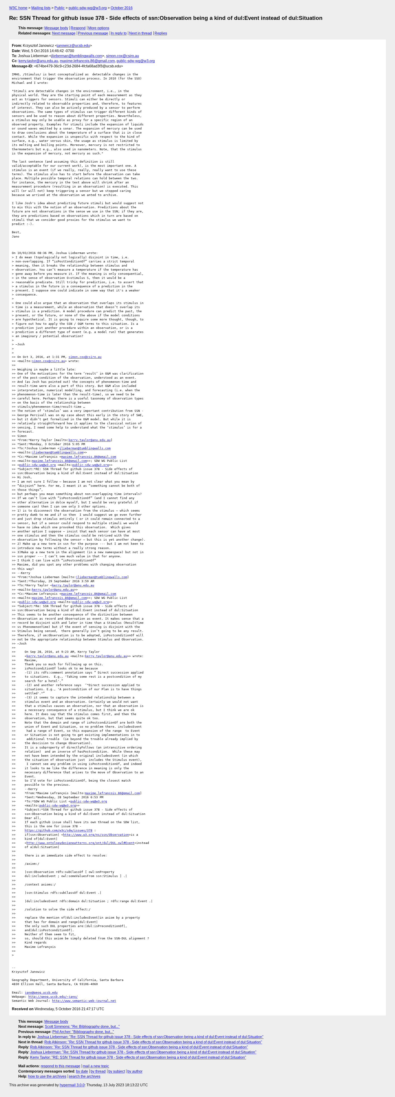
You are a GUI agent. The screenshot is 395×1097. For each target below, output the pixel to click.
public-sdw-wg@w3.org (88, 8)
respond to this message (60, 1066)
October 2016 (122, 8)
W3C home (18, 8)
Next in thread (140, 33)
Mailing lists (41, 8)
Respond (78, 28)
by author (134, 1071)
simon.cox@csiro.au (122, 56)
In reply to (119, 33)
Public (59, 8)
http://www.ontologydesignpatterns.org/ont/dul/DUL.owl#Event (80, 843)
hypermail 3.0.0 (72, 1085)
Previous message (93, 33)
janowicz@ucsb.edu (73, 46)
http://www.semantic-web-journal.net (84, 1000)
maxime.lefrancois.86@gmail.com (87, 61)
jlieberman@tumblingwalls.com (76, 56)
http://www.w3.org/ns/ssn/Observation (96, 834)
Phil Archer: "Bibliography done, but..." (83, 1032)
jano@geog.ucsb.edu (41, 992)
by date (82, 1071)
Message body (56, 28)
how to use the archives (47, 1076)
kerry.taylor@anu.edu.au (38, 61)
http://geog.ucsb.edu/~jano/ (53, 996)
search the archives (84, 1076)
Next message (63, 33)
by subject (116, 1071)
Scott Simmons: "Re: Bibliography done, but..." (82, 1026)
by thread (98, 1071)
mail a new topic (96, 1066)
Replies (161, 33)
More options (98, 28)
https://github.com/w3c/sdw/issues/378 (58, 830)
